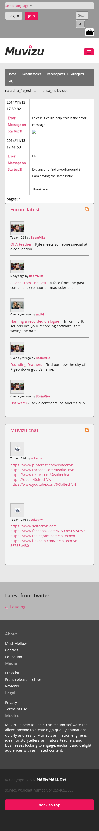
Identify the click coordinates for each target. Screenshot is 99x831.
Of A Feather (21, 244)
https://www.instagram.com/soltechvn (42, 535)
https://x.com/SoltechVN (30, 479)
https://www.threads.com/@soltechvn (42, 469)
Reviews (12, 686)
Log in (13, 15)
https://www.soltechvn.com (33, 526)
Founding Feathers (26, 364)
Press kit (12, 672)
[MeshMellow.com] (51, 779)
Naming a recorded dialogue (35, 321)
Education (13, 656)
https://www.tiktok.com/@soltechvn (40, 474)
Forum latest (25, 209)
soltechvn (37, 458)
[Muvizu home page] (24, 49)
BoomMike (38, 237)
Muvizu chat (24, 430)
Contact (11, 650)
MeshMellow (16, 643)
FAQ (10, 81)
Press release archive (23, 679)
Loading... (18, 607)
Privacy (11, 702)
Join (31, 15)
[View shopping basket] (89, 32)
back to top (49, 805)
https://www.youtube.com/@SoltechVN (43, 484)
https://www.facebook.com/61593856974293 (47, 530)
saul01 (40, 314)
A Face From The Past (28, 282)
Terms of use (16, 709)
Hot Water (19, 403)
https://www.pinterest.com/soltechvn (41, 465)
